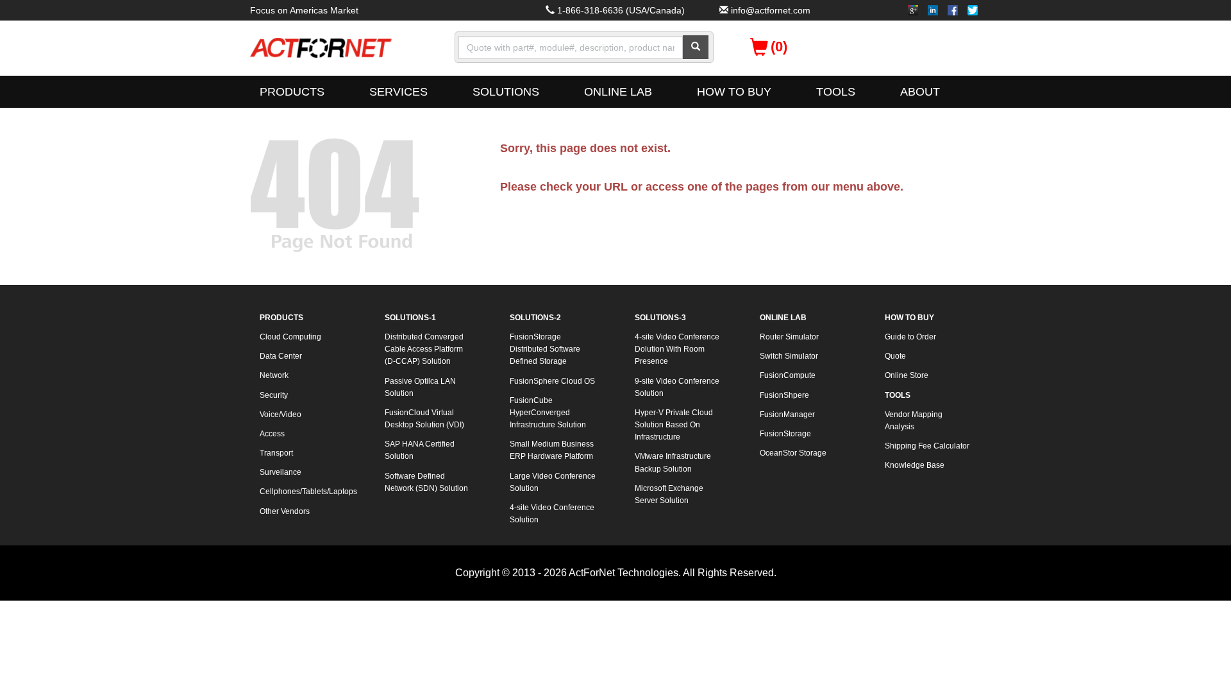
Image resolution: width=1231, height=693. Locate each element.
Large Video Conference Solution (553, 482)
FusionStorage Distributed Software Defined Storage (545, 349)
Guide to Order (910, 336)
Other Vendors (285, 511)
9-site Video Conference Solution (677, 387)
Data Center (281, 356)
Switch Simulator (789, 356)
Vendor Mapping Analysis (913, 420)
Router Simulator (789, 336)
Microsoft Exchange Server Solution (669, 494)
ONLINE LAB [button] (618, 91)
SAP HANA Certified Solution (420, 450)
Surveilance (280, 472)
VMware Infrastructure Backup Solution (673, 462)
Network (274, 375)
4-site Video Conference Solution (552, 513)
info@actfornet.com (770, 10)
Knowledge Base (914, 465)
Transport (276, 453)
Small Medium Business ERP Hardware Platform (552, 450)
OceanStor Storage (793, 453)
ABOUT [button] (920, 91)
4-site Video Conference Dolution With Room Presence (677, 349)
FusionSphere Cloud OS (552, 381)
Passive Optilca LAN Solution (420, 387)
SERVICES (398, 91)
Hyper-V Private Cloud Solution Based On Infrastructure (674, 424)
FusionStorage (785, 433)
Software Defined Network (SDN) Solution (426, 482)
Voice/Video (280, 414)
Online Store (906, 375)
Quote (895, 356)
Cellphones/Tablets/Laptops (308, 491)
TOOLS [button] (835, 91)
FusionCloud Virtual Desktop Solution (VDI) (424, 418)
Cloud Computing (290, 336)
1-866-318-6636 (590, 10)
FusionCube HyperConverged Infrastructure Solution (548, 412)
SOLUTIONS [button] (506, 91)
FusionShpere (784, 395)
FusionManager (787, 414)
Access (272, 433)
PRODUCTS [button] (292, 91)
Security (274, 395)
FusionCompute (788, 375)
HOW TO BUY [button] (734, 91)
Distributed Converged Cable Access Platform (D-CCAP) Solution (424, 349)
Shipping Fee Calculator (927, 445)
